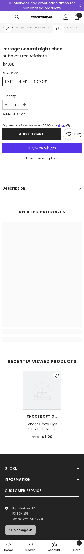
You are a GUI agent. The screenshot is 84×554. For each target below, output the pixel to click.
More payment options (42, 158)
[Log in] (66, 17)
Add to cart (31, 134)
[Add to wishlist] (69, 134)
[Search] (17, 17)
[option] (42, 407)
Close (80, 5)
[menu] (5, 17)
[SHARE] (78, 134)
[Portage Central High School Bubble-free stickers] (42, 390)
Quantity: (9, 96)
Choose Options (43, 416)
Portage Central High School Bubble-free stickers (42, 427)
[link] (42, 331)
